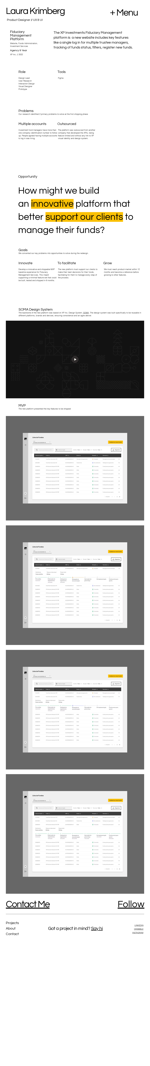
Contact (12, 934)
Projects (12, 923)
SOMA (86, 312)
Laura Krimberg (35, 11)
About (11, 928)
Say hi (97, 928)
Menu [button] (127, 13)
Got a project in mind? (69, 928)
